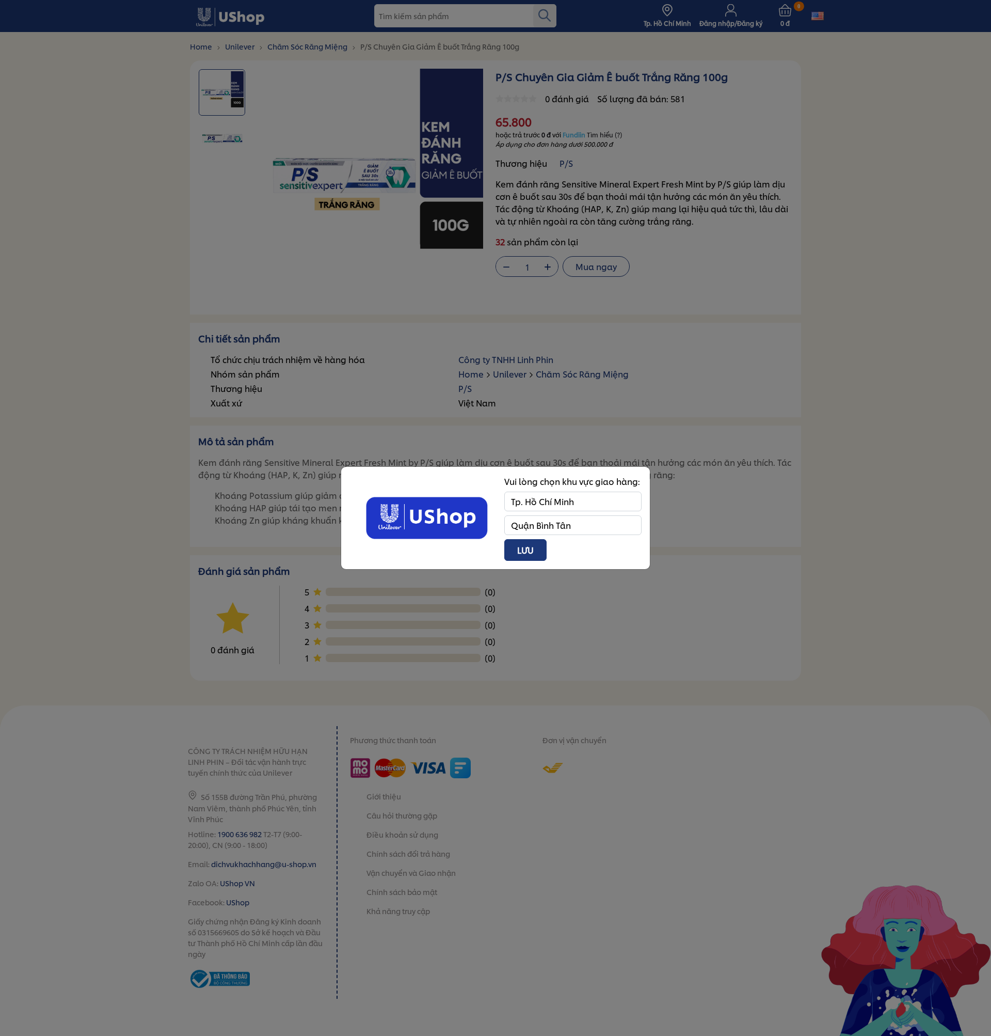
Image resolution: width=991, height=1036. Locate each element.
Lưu (525, 550)
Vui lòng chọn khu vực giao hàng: (572, 481)
